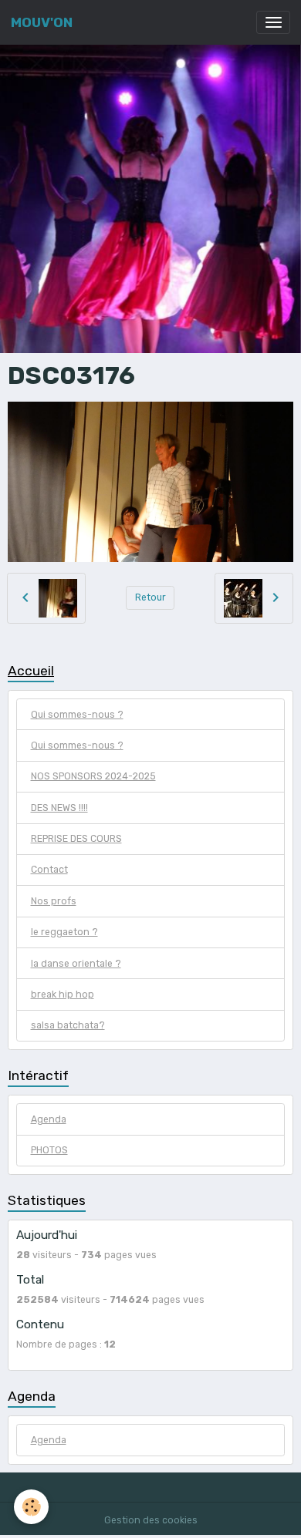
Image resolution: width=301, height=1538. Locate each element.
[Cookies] (31, 1506)
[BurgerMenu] (273, 22)
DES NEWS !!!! (59, 808)
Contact (49, 869)
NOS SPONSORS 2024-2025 (93, 776)
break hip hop (62, 994)
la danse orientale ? (76, 963)
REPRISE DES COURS (76, 838)
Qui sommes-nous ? (77, 714)
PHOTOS (49, 1150)
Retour (150, 597)
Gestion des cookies (151, 1520)
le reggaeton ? (64, 932)
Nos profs (53, 901)
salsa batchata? (68, 1025)
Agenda (48, 1119)
